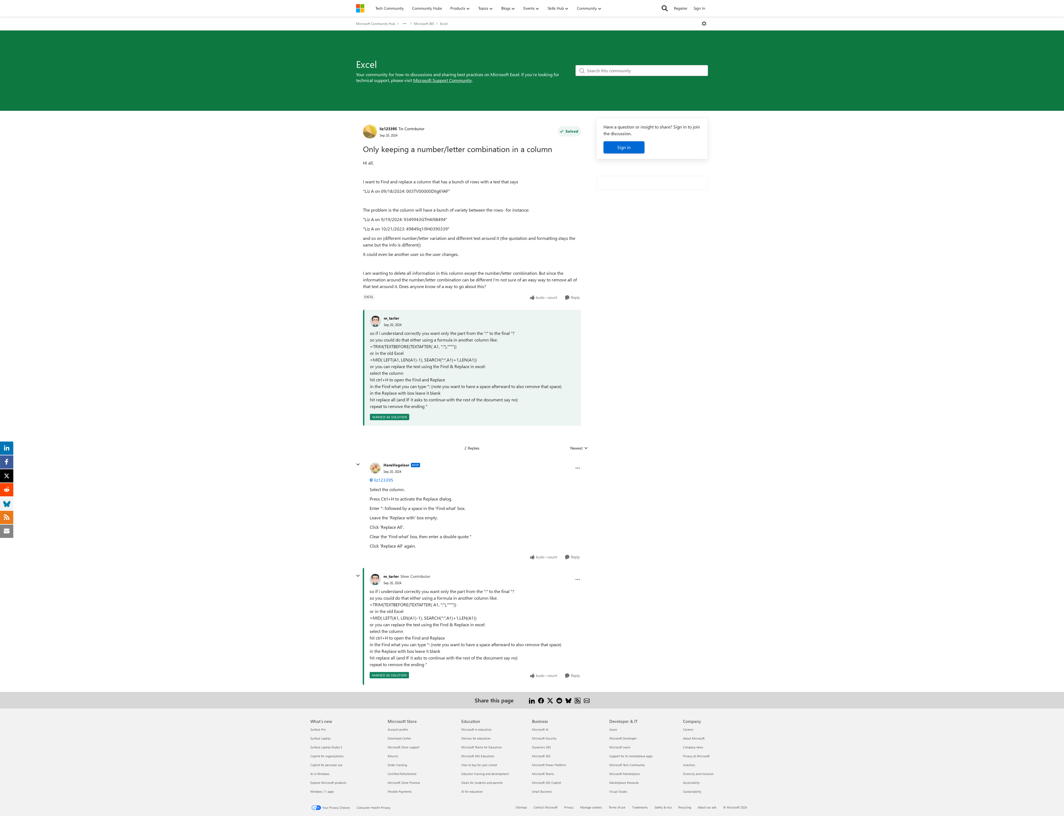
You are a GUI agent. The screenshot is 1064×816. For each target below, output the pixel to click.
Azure (613, 729)
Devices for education (475, 738)
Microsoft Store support (404, 747)
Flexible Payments (400, 791)
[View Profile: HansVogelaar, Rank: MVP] (375, 468)
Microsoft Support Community (442, 80)
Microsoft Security (544, 738)
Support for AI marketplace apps (631, 756)
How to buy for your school (479, 765)
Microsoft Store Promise (404, 783)
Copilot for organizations (327, 756)
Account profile (398, 729)
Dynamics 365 (541, 747)
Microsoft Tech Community (627, 765)
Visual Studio (618, 791)
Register (680, 8)
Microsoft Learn (619, 747)
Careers (688, 729)
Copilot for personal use (326, 765)
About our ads (707, 807)
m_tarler (391, 318)
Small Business (542, 791)
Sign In (699, 8)
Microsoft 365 (424, 23)
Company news (693, 747)
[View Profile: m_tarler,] (375, 321)
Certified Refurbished (402, 774)
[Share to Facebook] (541, 700)
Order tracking (397, 765)
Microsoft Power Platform (549, 765)
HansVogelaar (396, 465)
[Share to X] (550, 700)
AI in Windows (319, 774)
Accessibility (691, 783)
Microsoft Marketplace (624, 774)
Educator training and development (485, 774)
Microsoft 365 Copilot (546, 783)
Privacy (569, 807)
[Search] (664, 8)
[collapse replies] (358, 464)
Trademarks (640, 807)
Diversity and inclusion (698, 774)
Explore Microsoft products (328, 783)
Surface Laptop (320, 738)
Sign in (624, 147)
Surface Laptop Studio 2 (326, 747)
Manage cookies (591, 807)
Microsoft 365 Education (477, 756)
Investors (689, 765)
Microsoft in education (476, 729)
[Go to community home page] (360, 8)
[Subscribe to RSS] (577, 700)
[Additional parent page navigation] (404, 23)
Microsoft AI (540, 729)
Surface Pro (318, 729)
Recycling (684, 807)
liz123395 (388, 128)
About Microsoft (694, 738)
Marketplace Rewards (624, 783)
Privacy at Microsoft (696, 756)
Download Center (399, 738)
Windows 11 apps (322, 791)
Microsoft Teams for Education (481, 747)
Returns (393, 756)
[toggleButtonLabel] (704, 23)
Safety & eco (663, 807)
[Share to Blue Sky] (568, 700)
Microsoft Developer (623, 738)
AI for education (472, 791)
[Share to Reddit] (559, 700)
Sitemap (521, 807)
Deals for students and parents (482, 783)
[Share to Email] (587, 700)
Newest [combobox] (579, 448)
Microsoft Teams (543, 774)
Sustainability (692, 791)
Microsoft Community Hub (375, 23)
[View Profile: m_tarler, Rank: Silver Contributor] (375, 579)
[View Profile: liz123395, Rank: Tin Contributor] (370, 131)
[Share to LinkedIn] (532, 700)
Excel (443, 23)
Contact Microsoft (545, 807)
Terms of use (617, 807)
